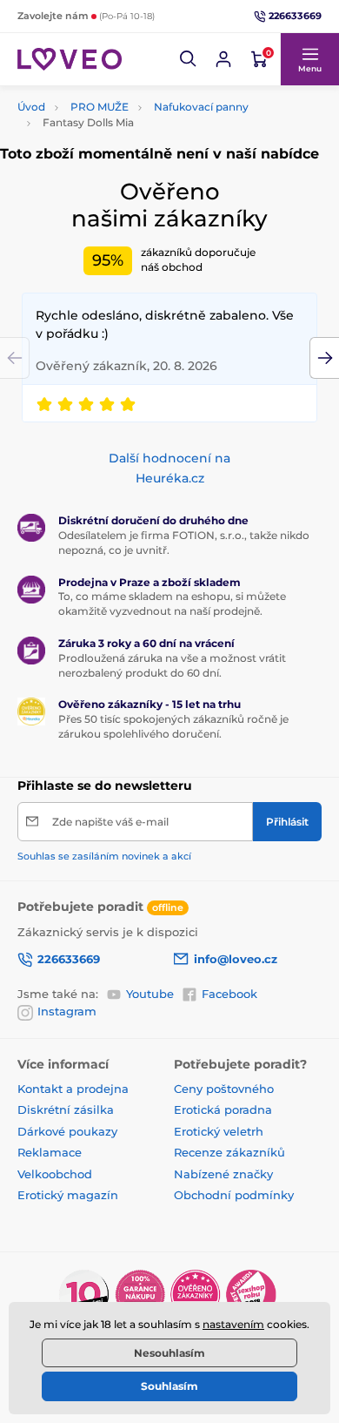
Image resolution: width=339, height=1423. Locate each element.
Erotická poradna (223, 1109)
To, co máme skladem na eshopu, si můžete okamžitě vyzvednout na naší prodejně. (172, 603)
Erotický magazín (67, 1195)
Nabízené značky (223, 1174)
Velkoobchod (54, 1174)
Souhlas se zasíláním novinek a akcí (104, 856)
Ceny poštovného (224, 1089)
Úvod (31, 106)
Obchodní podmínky (234, 1195)
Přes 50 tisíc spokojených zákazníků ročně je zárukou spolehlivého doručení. (173, 726)
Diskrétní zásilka (65, 1109)
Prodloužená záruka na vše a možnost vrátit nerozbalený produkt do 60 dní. (172, 665)
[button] (188, 59)
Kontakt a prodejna (73, 1089)
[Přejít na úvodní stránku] (69, 59)
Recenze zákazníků (229, 1152)
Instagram (66, 1011)
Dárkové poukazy (67, 1131)
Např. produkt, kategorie (129, 98)
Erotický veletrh (218, 1131)
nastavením (233, 1324)
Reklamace (49, 1152)
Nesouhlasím (169, 1352)
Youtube (150, 994)
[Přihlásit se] (223, 59)
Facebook (229, 994)
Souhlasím (169, 1386)
